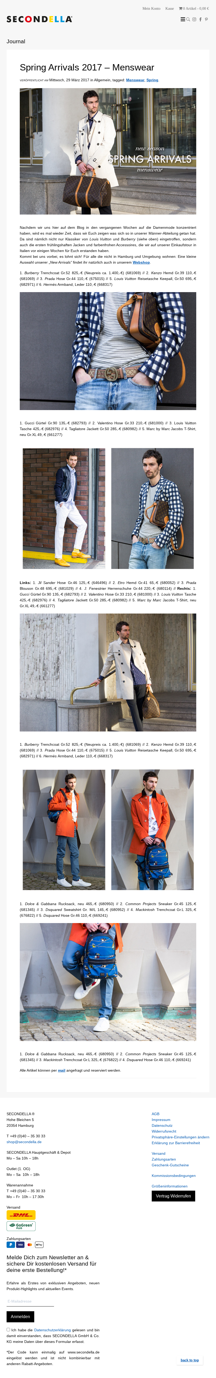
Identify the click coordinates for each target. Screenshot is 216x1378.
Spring (152, 80)
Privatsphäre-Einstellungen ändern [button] (180, 1137)
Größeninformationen (170, 1186)
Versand (158, 1153)
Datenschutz (162, 1125)
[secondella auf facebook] (200, 19)
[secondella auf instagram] (194, 19)
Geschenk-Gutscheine (170, 1165)
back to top (190, 1360)
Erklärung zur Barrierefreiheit (176, 1143)
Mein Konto (151, 9)
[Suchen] (188, 19)
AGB (155, 1114)
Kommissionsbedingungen (174, 1175)
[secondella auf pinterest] (206, 19)
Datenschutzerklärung (52, 1330)
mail (61, 1070)
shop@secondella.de (24, 1142)
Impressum (161, 1120)
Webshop (141, 262)
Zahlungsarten (164, 1159)
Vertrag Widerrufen (173, 1196)
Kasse (169, 9)
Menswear (135, 80)
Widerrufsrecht (164, 1131)
